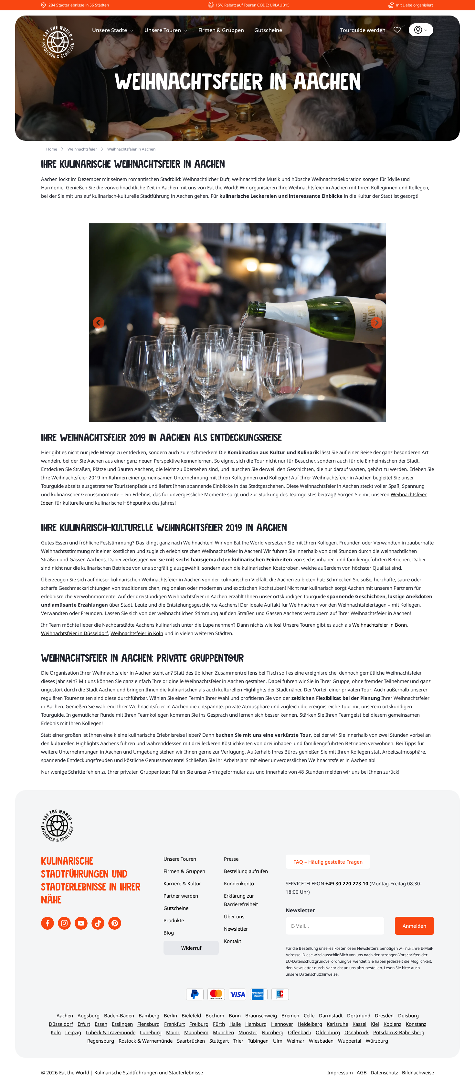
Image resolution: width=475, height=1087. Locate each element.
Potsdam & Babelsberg (398, 1032)
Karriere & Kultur (182, 883)
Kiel (375, 1024)
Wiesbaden (321, 1040)
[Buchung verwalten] (421, 29)
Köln (56, 1032)
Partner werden (181, 895)
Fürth (219, 1024)
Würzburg (377, 1040)
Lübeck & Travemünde (110, 1032)
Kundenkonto (239, 883)
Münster (247, 1032)
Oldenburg (328, 1032)
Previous (98, 323)
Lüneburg (151, 1032)
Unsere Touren (162, 30)
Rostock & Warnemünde (146, 1040)
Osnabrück (356, 1032)
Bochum (215, 1015)
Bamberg (149, 1015)
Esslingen (122, 1024)
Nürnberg (272, 1032)
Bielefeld (191, 1015)
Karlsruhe (337, 1024)
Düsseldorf (61, 1024)
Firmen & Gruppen (221, 30)
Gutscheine (268, 30)
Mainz (173, 1032)
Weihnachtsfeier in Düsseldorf (74, 633)
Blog (169, 932)
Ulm (277, 1040)
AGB (362, 1072)
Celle (309, 1015)
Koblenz (392, 1024)
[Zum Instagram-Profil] (65, 928)
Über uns (234, 916)
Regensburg (100, 1040)
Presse (231, 859)
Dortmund (358, 1015)
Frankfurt (174, 1024)
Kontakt (232, 941)
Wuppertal (349, 1040)
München (223, 1032)
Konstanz (416, 1024)
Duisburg (408, 1015)
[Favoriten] (397, 30)
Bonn (235, 1015)
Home (51, 149)
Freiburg (198, 1024)
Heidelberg (310, 1024)
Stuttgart (219, 1040)
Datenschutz (384, 1072)
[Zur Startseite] (58, 42)
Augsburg (89, 1015)
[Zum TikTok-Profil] (98, 928)
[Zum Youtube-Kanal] (82, 928)
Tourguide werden (362, 30)
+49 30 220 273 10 (346, 883)
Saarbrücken (191, 1040)
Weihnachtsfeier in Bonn (379, 625)
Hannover (282, 1024)
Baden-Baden (119, 1015)
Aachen (65, 1015)
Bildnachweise (418, 1072)
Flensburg (148, 1024)
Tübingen (258, 1040)
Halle (235, 1024)
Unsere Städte (109, 30)
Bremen (290, 1015)
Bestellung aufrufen (246, 871)
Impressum (340, 1072)
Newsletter (236, 928)
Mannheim (196, 1032)
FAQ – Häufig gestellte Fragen (328, 861)
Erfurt (84, 1024)
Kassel (359, 1024)
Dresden (384, 1015)
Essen (101, 1024)
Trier (238, 1040)
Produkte (174, 920)
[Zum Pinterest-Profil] (114, 928)
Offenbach (299, 1032)
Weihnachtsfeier (82, 149)
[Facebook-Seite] (48, 928)
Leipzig (73, 1032)
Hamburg (256, 1024)
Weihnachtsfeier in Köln (137, 633)
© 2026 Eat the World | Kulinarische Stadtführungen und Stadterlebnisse (122, 1072)
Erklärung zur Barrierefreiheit (241, 899)
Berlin (170, 1015)
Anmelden (414, 926)
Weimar (295, 1040)
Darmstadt (331, 1015)
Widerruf (191, 948)
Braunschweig (261, 1015)
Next (376, 323)
